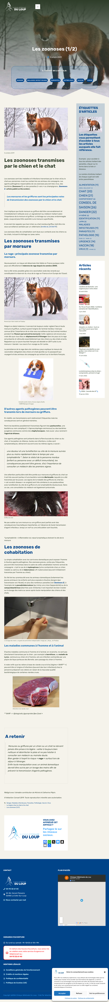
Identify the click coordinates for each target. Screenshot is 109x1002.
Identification (89, 218)
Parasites (55, 80)
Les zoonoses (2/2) (13, 807)
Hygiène (84, 215)
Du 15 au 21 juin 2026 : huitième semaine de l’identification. (90, 308)
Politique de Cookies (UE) (16, 983)
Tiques (88, 238)
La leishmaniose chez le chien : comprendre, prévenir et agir (90, 372)
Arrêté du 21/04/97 (48, 227)
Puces (82, 238)
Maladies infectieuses (37, 80)
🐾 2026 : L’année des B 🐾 (88, 391)
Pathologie (69, 80)
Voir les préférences (97, 993)
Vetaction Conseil (51, 995)
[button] (105, 972)
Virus (89, 80)
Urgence (87, 241)
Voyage (92, 249)
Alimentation (88, 185)
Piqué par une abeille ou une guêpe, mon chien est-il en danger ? (89, 351)
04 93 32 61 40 (12, 889)
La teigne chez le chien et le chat (18, 805)
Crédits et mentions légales (17, 974)
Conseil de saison (88, 205)
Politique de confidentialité (86, 998)
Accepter (62, 993)
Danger (20, 80)
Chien (86, 195)
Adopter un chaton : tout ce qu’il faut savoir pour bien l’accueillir (89, 329)
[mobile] (37, 6)
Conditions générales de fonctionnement (23, 970)
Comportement (87, 199)
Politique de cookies (71, 998)
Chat (85, 191)
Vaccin (80, 80)
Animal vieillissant (86, 188)
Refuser (79, 993)
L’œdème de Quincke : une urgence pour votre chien (88, 287)
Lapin (82, 222)
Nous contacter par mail (16, 900)
